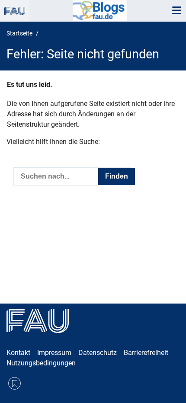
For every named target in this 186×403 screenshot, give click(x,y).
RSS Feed (14, 383)
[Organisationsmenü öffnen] (14, 11)
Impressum (54, 353)
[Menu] (176, 11)
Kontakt (18, 353)
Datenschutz (97, 353)
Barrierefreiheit (146, 353)
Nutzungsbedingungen (41, 363)
